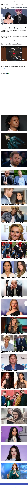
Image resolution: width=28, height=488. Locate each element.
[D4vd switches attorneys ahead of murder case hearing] (14, 123)
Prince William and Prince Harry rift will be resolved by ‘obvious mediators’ (12, 186)
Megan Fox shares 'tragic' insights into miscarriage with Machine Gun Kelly (12, 68)
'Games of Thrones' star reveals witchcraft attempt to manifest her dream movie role (14, 424)
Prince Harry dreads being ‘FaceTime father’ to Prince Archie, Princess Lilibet (12, 204)
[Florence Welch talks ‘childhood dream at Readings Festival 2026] (14, 471)
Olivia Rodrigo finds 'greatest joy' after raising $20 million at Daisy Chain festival (13, 461)
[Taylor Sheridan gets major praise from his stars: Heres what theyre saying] (14, 214)
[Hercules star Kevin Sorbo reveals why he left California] (14, 362)
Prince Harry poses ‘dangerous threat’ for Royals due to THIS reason (11, 168)
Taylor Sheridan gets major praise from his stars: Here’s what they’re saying (12, 222)
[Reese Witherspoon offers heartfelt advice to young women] (14, 307)
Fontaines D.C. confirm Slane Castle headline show (8, 406)
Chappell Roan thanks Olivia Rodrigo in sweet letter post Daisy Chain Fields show (13, 388)
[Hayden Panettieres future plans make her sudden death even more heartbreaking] (14, 232)
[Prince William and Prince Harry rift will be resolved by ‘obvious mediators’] (14, 177)
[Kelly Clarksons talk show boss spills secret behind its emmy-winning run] (14, 325)
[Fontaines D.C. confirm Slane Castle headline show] (14, 398)
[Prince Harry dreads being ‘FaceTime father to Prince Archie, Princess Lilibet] (14, 196)
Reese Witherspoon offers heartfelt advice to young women (10, 315)
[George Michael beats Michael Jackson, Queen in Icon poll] (14, 141)
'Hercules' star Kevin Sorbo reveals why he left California (9, 370)
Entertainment (2, 3)
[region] (14, 81)
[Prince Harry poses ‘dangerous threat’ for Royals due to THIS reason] (14, 159)
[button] (6, 73)
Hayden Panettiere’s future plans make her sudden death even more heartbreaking (13, 240)
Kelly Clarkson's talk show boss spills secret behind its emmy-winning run (12, 333)
